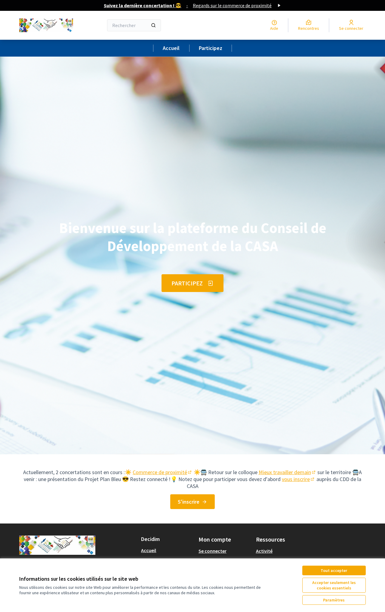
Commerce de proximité (162, 472)
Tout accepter (334, 570)
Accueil (171, 48)
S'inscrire (188, 501)
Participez (210, 48)
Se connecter (212, 551)
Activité (264, 551)
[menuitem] (167, 550)
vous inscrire (298, 479)
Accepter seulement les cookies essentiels (334, 585)
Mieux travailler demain (287, 472)
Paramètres (334, 600)
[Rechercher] (153, 25)
